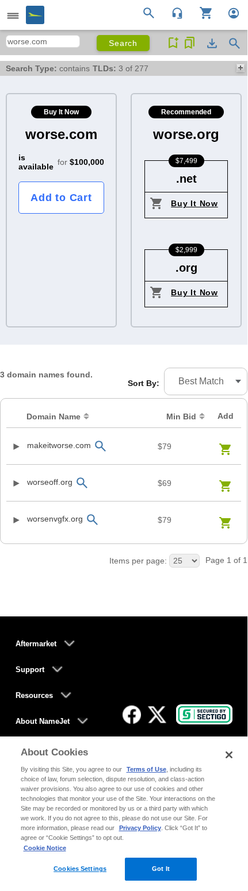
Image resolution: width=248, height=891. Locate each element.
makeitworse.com (59, 445)
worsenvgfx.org (55, 518)
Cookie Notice (45, 847)
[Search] (150, 12)
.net (186, 178)
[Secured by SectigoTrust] (204, 714)
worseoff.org (50, 482)
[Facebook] (132, 714)
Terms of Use (146, 769)
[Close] (229, 754)
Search (123, 43)
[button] (206, 381)
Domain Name (53, 416)
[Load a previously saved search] (189, 43)
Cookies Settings (80, 868)
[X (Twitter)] (157, 714)
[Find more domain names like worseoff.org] (82, 482)
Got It (161, 868)
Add (226, 416)
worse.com (61, 134)
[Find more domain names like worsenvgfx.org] (92, 519)
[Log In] (229, 12)
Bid (181, 416)
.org (186, 267)
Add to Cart (60, 197)
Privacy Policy (140, 827)
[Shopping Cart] (202, 12)
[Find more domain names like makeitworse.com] (100, 446)
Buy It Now (194, 203)
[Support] (173, 12)
